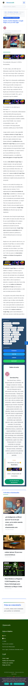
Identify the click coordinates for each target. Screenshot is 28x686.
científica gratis (16, 323)
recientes (11, 134)
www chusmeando (7, 343)
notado (15, 68)
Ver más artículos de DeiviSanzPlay (14, 481)
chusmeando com (7, 323)
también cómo (15, 339)
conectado (20, 608)
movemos (7, 94)
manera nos (20, 330)
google (14, 82)
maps (17, 82)
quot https (16, 336)
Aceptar (6, 683)
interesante (5, 109)
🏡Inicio (4, 635)
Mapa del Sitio (6, 665)
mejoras (7, 134)
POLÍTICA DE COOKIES (7, 644)
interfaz (5, 143)
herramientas (22, 111)
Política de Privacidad (8, 660)
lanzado (20, 164)
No (11, 683)
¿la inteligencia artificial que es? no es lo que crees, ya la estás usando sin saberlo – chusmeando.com (14, 522)
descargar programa (8, 325)
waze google (13, 341)
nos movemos (15, 332)
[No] (26, 681)
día (15, 282)
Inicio (6, 12)
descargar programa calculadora (10, 327)
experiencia (9, 148)
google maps (20, 327)
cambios (15, 136)
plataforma (13, 193)
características (10, 166)
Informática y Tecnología (13, 12)
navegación (15, 148)
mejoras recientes (7, 332)
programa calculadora (8, 336)
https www (14, 330)
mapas (20, 171)
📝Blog (4, 638)
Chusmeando (10, 2)
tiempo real (6, 341)
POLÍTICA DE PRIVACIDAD (8, 646)
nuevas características (16, 334)
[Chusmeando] (3, 3)
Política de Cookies (7, 663)
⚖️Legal (4, 641)
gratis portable (6, 330)
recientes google (7, 339)
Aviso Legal (5, 658)
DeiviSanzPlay (6, 64)
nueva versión (6, 334)
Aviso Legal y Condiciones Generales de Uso (12, 649)
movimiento (15, 200)
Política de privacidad (19, 683)
